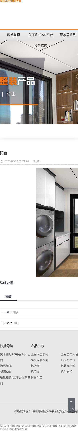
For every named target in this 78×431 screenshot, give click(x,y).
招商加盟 (6, 365)
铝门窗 (35, 371)
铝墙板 (35, 365)
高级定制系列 (39, 360)
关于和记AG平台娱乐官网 (41, 36)
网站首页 (13, 35)
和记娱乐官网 (69, 426)
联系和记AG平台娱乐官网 (15, 380)
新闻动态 (6, 371)
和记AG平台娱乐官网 (10, 426)
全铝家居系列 (39, 354)
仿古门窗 (36, 377)
